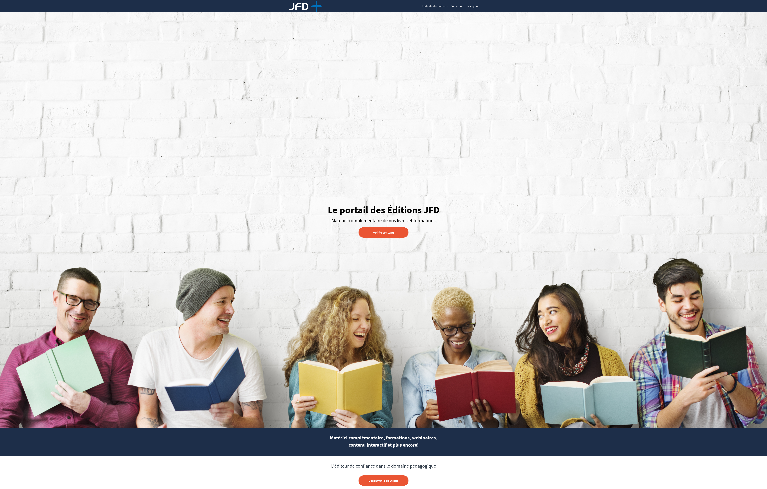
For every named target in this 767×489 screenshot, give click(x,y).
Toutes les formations (434, 6)
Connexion (457, 6)
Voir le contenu (383, 232)
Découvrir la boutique (383, 481)
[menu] (448, 6)
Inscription (473, 6)
